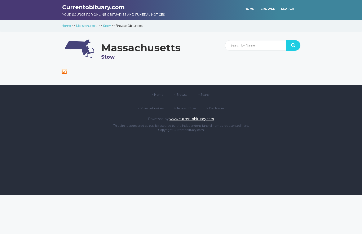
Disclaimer (216, 108)
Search (205, 95)
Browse (181, 95)
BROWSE (267, 9)
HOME (249, 9)
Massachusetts (87, 26)
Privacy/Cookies (152, 108)
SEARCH (287, 9)
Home (66, 26)
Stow (107, 26)
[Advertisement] (181, 163)
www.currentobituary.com (191, 119)
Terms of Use (186, 108)
